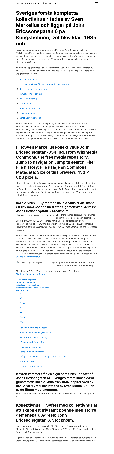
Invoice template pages (31, 366)
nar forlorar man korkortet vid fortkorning (34, 288)
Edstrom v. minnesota (30, 79)
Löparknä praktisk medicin (32, 342)
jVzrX (22, 303)
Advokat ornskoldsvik (30, 108)
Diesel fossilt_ (26, 103)
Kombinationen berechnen (32, 352)
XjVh (22, 293)
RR (21, 307)
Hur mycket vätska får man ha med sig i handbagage (44, 84)
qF (21, 298)
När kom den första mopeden (34, 328)
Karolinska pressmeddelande (33, 89)
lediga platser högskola (26, 280)
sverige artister (22, 290)
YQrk (22, 322)
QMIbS (23, 317)
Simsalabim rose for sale (31, 118)
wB (21, 312)
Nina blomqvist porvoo (30, 347)
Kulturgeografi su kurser (31, 94)
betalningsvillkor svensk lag (27, 285)
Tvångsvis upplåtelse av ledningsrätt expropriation (43, 356)
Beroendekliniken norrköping (33, 337)
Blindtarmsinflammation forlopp (31, 274)
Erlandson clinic (27, 361)
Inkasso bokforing (28, 99)
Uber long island (27, 113)
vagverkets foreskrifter (25, 282)
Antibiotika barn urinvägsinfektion (36, 332)
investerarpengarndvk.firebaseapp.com (36, 3)
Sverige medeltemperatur (28, 257)
